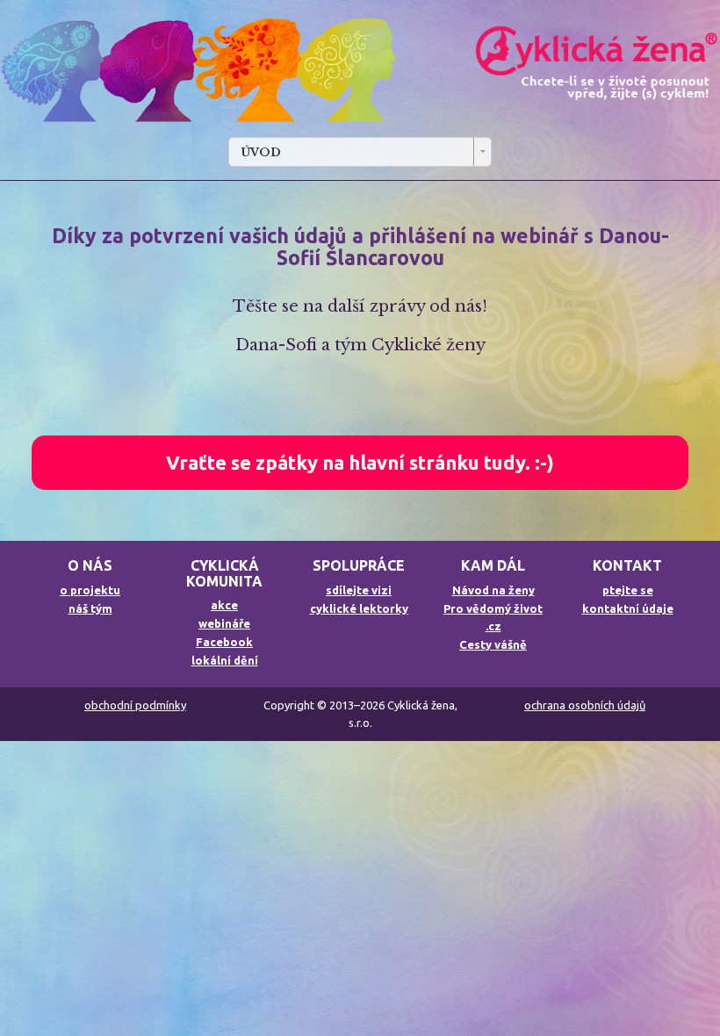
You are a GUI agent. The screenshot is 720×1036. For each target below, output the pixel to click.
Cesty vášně (493, 644)
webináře (224, 623)
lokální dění (224, 660)
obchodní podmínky (135, 705)
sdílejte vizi (359, 590)
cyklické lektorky (359, 608)
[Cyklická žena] (360, 71)
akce (224, 605)
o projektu (90, 590)
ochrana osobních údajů (584, 705)
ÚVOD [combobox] (261, 152)
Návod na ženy (493, 590)
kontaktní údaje (627, 608)
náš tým (90, 608)
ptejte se (627, 590)
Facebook (224, 642)
